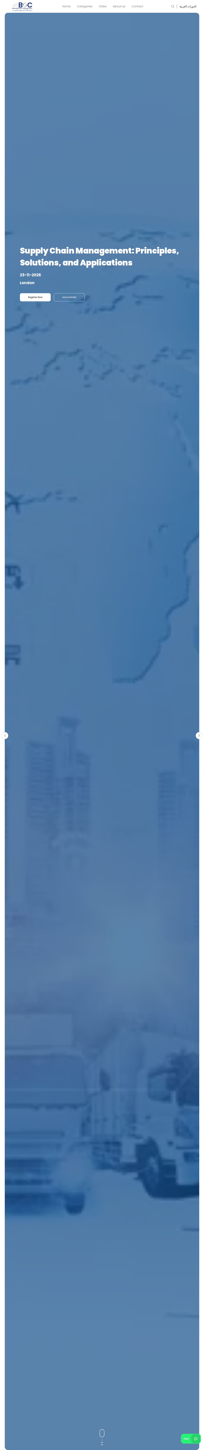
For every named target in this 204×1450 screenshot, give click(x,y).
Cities (102, 6)
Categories (84, 6)
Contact (137, 6)
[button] (186, 6)
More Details (69, 297)
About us (119, 6)
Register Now (35, 297)
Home (66, 6)
